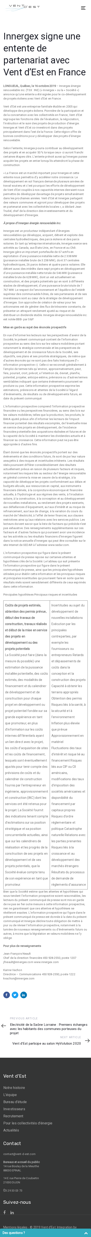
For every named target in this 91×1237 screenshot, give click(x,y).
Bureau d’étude (15, 1102)
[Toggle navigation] (72, 8)
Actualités (11, 1130)
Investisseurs (14, 1109)
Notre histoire (14, 1088)
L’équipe (10, 1095)
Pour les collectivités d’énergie (27, 1123)
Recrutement (13, 1116)
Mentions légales (15, 1227)
